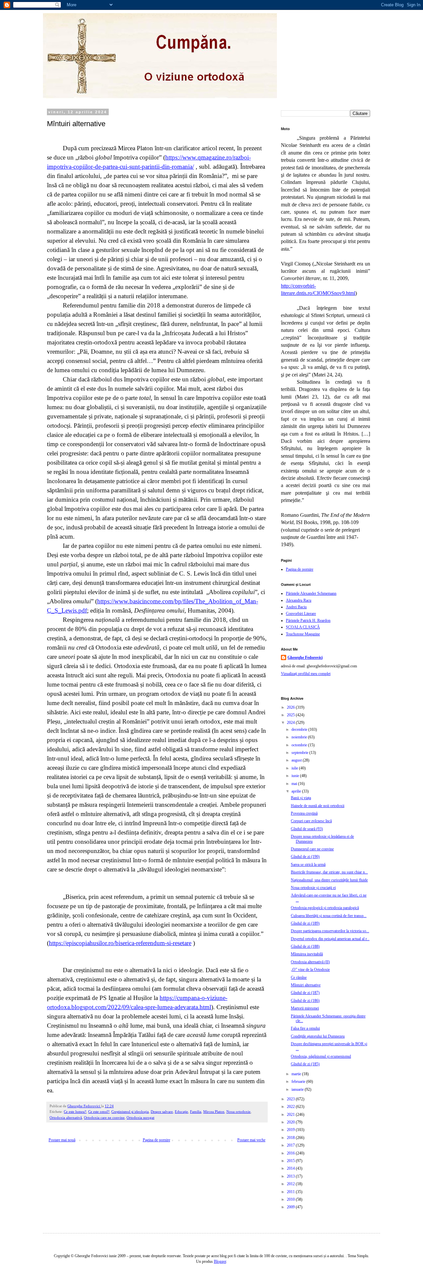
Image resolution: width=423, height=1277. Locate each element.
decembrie (299, 729)
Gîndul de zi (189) (305, 923)
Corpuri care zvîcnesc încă (311, 821)
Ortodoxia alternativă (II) (310, 962)
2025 (291, 715)
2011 (291, 1191)
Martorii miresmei (305, 1008)
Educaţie (181, 1112)
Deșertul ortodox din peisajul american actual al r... (330, 939)
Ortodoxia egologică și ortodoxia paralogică (325, 907)
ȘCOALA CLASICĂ (303, 627)
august (297, 760)
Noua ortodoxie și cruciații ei (313, 887)
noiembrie (299, 737)
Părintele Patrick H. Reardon (308, 620)
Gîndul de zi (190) (305, 856)
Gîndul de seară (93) (307, 829)
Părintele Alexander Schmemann (311, 593)
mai (294, 783)
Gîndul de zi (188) (305, 946)
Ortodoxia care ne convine (104, 1117)
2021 (291, 1114)
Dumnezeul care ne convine (312, 849)
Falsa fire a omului (305, 1028)
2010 (291, 1199)
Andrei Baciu (296, 607)
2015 (291, 1160)
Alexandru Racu (298, 600)
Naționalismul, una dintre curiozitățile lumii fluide (329, 880)
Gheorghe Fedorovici (305, 657)
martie (296, 1074)
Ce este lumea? (75, 1112)
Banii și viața (301, 798)
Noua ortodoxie (238, 1112)
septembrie (300, 752)
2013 (291, 1176)
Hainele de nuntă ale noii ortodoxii (317, 805)
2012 (291, 1184)
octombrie (299, 745)
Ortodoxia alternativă (66, 1117)
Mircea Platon (213, 1112)
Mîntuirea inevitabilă (307, 954)
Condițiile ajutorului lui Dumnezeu (318, 1036)
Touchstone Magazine (303, 634)
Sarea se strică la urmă (308, 864)
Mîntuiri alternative (306, 985)
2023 (291, 1099)
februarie (298, 1081)
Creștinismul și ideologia (130, 1112)
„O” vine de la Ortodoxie (310, 969)
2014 (291, 1168)
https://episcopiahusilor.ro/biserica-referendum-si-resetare (120, 943)
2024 (291, 722)
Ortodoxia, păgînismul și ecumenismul (321, 1056)
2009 (291, 1207)
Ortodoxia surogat (140, 1117)
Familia (195, 1112)
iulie (295, 768)
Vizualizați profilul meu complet (305, 673)
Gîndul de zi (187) (305, 992)
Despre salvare (162, 1112)
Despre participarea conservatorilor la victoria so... (330, 931)
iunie (295, 775)
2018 (291, 1137)
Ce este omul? (98, 1112)
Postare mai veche (251, 1140)
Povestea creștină (304, 813)
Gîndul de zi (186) (305, 1000)
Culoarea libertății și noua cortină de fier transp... (328, 915)
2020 (291, 1122)
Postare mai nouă (62, 1140)
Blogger (220, 1261)
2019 (291, 1129)
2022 (291, 1106)
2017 (291, 1145)
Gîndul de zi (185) (305, 1064)
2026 (291, 707)
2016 (291, 1153)
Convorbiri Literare (301, 613)
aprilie (296, 791)
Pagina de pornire (156, 1140)
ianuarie (298, 1089)
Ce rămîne (299, 977)
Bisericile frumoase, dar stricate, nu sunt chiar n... (329, 872)
